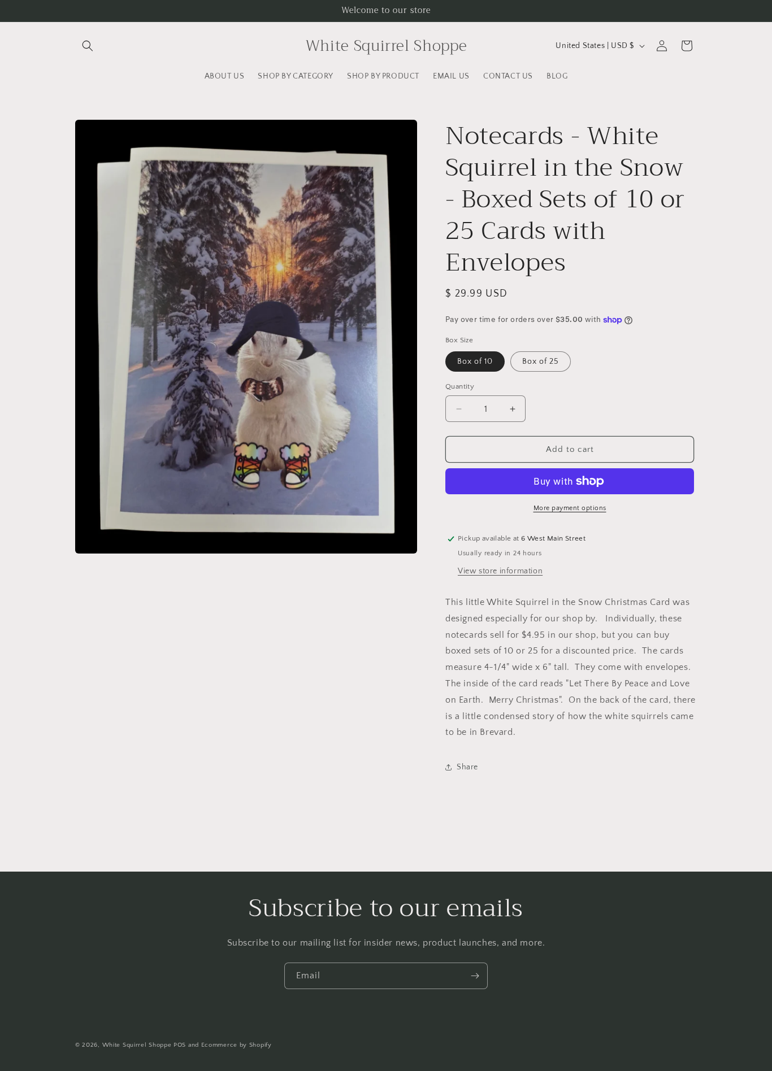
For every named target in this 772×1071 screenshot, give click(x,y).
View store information (500, 571)
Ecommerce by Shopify (236, 1045)
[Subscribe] (474, 976)
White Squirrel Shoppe (137, 1045)
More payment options (570, 508)
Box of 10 (475, 361)
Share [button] (467, 767)
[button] (87, 45)
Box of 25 (540, 361)
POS (180, 1045)
